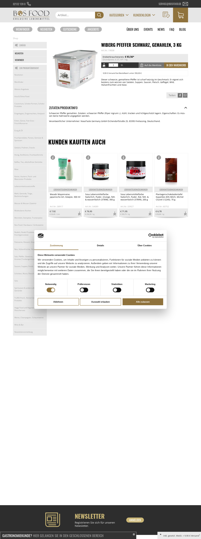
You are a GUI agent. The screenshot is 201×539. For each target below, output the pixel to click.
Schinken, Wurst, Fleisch (24, 273)
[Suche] (99, 15)
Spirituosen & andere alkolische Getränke (27, 289)
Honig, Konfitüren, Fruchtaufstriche (28, 155)
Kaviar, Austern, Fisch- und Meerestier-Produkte (25, 177)
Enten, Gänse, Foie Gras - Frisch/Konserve (24, 122)
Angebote (93, 29)
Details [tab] (100, 245)
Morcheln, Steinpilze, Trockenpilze (28, 218)
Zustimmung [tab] (56, 245)
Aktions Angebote (21, 89)
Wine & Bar (19, 324)
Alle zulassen (143, 302)
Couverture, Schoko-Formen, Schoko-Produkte (29, 105)
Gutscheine (70, 29)
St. (122, 65)
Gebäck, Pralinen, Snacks (24, 147)
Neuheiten (46, 29)
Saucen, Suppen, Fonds (23, 266)
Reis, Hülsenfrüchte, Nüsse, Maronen (29, 249)
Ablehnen (58, 302)
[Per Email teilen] (185, 95)
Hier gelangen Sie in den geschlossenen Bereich (52, 535)
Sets (16, 281)
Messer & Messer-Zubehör (25, 203)
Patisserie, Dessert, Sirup (24, 242)
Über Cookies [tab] (145, 245)
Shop (15, 38)
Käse (16, 169)
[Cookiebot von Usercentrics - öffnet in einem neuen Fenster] (150, 235)
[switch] (84, 290)
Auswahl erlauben (100, 302)
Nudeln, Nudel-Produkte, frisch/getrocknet (24, 233)
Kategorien (116, 15)
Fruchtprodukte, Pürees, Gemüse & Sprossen (28, 139)
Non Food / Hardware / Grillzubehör (29, 225)
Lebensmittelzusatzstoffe (24, 186)
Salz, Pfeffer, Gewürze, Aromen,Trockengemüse (24, 257)
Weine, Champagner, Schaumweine (29, 317)
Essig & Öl (18, 130)
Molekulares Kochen (22, 210)
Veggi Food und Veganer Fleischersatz (24, 309)
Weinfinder (22, 29)
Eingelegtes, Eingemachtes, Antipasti (29, 113)
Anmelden (135, 520)
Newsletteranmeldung (23, 332)
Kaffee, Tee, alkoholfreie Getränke (28, 162)
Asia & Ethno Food (21, 96)
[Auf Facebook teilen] (180, 95)
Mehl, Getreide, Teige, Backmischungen (23, 194)
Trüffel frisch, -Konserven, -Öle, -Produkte (27, 299)
